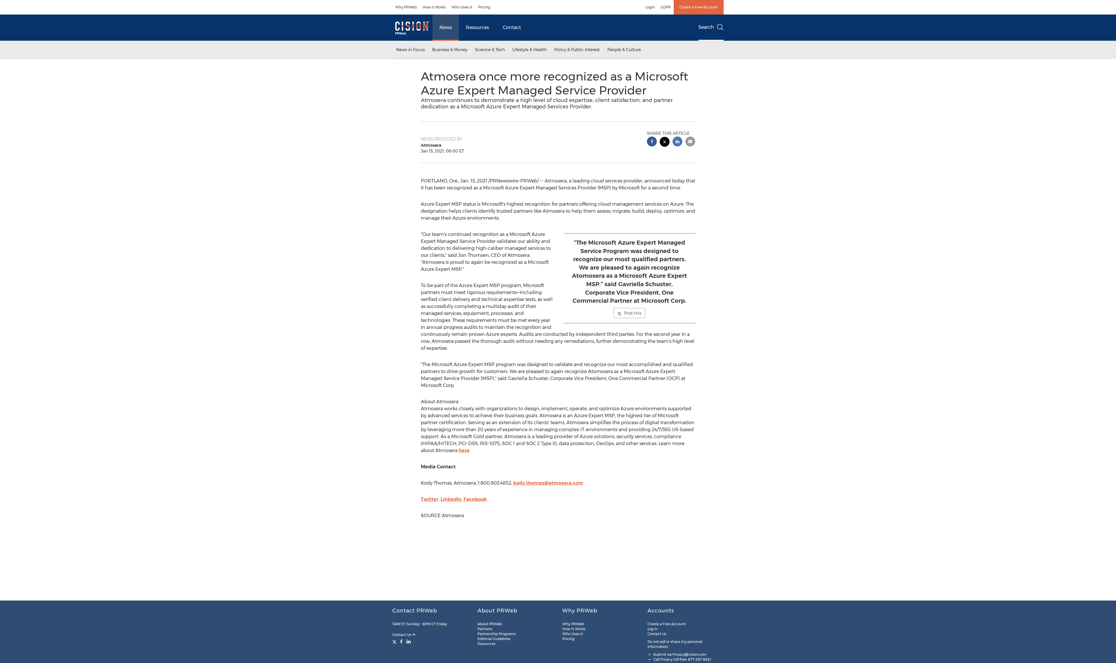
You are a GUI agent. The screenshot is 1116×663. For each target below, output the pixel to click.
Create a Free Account (698, 7)
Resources (477, 27)
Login (650, 7)
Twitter (430, 499)
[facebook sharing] (652, 142)
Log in (653, 629)
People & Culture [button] (624, 49)
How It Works (434, 7)
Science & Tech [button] (490, 49)
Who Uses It (462, 7)
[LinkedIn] (408, 641)
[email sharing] (690, 142)
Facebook (475, 499)
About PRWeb (489, 624)
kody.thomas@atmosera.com (548, 483)
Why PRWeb (406, 7)
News (445, 27)
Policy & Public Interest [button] (577, 49)
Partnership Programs (496, 634)
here (464, 450)
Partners (484, 629)
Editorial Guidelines (494, 639)
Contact (512, 27)
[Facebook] (401, 641)
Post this (632, 313)
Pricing (484, 7)
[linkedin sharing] (677, 142)
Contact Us (402, 634)
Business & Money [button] (449, 49)
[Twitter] (395, 641)
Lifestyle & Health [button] (529, 49)
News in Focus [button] (410, 49)
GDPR (666, 7)
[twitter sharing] (665, 142)
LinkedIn (451, 499)
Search (706, 27)
